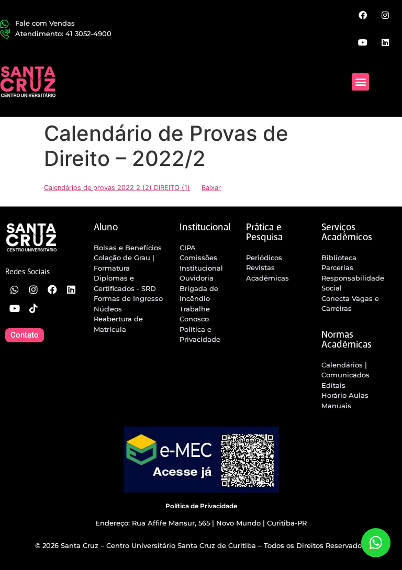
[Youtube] (362, 42)
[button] (360, 82)
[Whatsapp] (14, 289)
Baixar (211, 188)
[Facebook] (362, 15)
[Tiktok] (33, 308)
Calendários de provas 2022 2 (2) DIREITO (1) (117, 188)
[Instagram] (385, 15)
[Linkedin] (385, 42)
